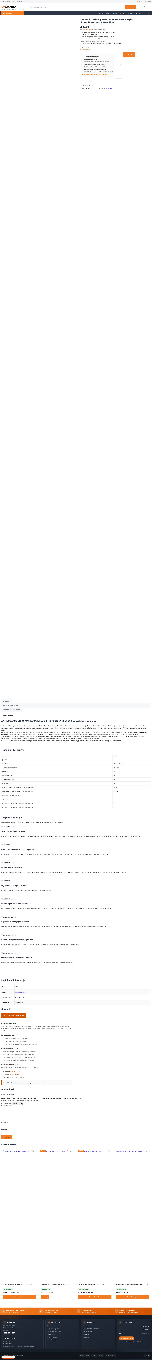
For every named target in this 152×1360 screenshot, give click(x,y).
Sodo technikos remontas (91, 1329)
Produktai (115, 13)
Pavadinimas (5, 1122)
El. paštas (4, 1129)
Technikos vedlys (104, 13)
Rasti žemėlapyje (128, 1338)
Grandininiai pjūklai (53, 1329)
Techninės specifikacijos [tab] (10, 705)
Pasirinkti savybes (19, 1297)
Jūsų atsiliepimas (6, 1106)
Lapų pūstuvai (110, 88)
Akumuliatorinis (20, 992)
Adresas (141, 1)
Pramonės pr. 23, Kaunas (11, 1328)
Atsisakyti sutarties (8, 1357)
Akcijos (122, 13)
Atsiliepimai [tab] (16, 709)
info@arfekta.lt (19, 1)
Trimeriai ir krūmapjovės (55, 1331)
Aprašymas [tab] (6, 701)
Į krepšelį (129, 55)
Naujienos (130, 13)
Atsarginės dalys (52, 1340)
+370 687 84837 (7, 1)
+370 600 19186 (15, 1071)
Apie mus (138, 13)
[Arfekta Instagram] (149, 1355)
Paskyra (149, 1)
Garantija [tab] (6, 709)
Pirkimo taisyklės (88, 1331)
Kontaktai (146, 13)
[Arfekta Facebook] (145, 1355)
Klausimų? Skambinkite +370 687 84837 (96, 74)
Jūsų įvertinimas (6, 1103)
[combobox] (76, 7)
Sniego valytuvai (52, 1337)
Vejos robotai (52, 1334)
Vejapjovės (51, 1326)
